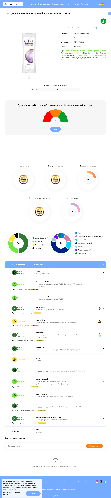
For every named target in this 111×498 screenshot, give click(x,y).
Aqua (62, 50)
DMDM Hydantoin (99, 55)
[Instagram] (97, 481)
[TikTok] (101, 481)
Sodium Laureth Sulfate (75, 50)
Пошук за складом (44, 4)
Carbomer (70, 55)
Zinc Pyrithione (76, 53)
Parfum (63, 55)
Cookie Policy (58, 489)
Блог (67, 4)
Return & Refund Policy (69, 489)
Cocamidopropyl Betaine (96, 50)
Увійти (55, 129)
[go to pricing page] (109, 13)
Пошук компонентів (58, 4)
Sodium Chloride (99, 53)
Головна (33, 4)
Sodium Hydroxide (83, 55)
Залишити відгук (94, 446)
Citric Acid (65, 58)
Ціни (70, 482)
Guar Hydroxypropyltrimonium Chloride (86, 58)
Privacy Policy (50, 489)
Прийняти (33, 493)
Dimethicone (87, 53)
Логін (77, 4)
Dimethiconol (65, 53)
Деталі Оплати (78, 482)
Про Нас (88, 482)
